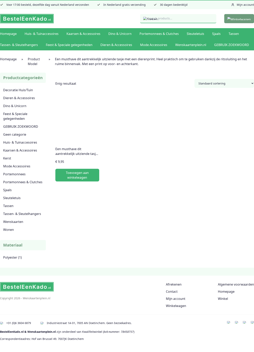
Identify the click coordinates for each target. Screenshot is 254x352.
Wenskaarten (13, 222)
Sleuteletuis (195, 34)
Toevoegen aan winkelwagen (77, 175)
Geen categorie (14, 134)
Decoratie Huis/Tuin (18, 90)
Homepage (8, 34)
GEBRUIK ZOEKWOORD (231, 45)
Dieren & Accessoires (116, 45)
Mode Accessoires (153, 45)
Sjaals (216, 34)
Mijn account (175, 298)
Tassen (234, 34)
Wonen (8, 229)
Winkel (223, 298)
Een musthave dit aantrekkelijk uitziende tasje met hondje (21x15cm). (76, 154)
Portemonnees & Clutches (159, 34)
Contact (172, 291)
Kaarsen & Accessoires (83, 34)
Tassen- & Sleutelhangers (19, 45)
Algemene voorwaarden (236, 284)
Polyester (10, 257)
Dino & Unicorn (120, 34)
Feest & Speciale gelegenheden (69, 45)
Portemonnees (14, 174)
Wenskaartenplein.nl (190, 45)
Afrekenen (174, 284)
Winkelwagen (176, 306)
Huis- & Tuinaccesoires (42, 34)
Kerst (7, 158)
